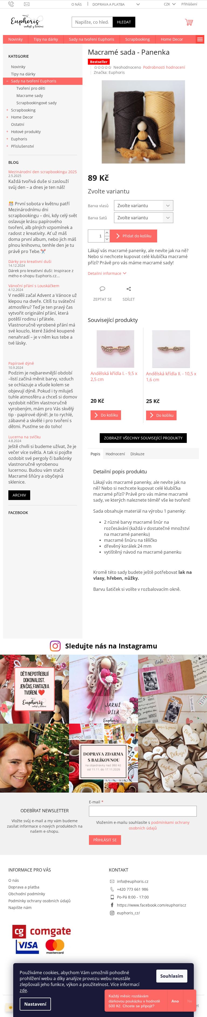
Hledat (124, 22)
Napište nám (20, 907)
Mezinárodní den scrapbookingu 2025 (42, 172)
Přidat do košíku (137, 235)
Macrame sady (29, 95)
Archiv (19, 495)
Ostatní (17, 124)
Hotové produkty (26, 131)
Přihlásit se (105, 839)
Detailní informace (104, 273)
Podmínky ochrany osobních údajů (39, 900)
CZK (167, 4)
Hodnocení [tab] (115, 453)
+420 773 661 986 (132, 889)
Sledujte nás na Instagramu (111, 645)
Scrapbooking (23, 110)
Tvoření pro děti (30, 88)
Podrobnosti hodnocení (164, 67)
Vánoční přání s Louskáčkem (33, 286)
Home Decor (22, 117)
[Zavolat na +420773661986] (16, 3)
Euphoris (19, 138)
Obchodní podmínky (26, 893)
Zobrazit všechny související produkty (143, 437)
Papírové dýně (21, 363)
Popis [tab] (95, 453)
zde (23, 990)
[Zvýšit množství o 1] (107, 233)
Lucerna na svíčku (24, 437)
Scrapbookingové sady (36, 102)
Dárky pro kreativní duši (29, 261)
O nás (76, 4)
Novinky (18, 66)
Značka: (109, 72)
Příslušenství (22, 146)
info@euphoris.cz (133, 881)
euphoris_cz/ (128, 912)
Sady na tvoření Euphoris (33, 81)
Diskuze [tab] (137, 453)
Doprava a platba (108, 4)
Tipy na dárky (23, 74)
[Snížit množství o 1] (107, 239)
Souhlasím (171, 976)
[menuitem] (15, 39)
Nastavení (35, 1004)
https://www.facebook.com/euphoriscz (151, 905)
